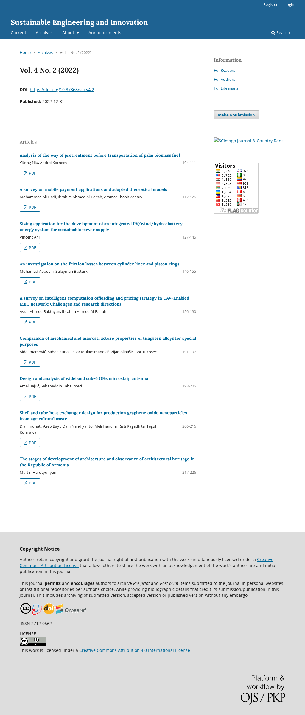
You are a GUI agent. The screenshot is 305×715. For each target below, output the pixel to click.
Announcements (104, 32)
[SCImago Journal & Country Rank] (249, 141)
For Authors (224, 79)
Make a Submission (236, 115)
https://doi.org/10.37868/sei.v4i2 (62, 89)
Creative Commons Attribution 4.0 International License (134, 650)
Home (25, 52)
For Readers (224, 70)
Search (282, 32)
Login (289, 4)
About (68, 32)
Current (18, 32)
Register (270, 4)
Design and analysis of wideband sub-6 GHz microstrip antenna (84, 378)
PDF (32, 173)
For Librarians (226, 88)
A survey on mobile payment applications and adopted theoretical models (93, 189)
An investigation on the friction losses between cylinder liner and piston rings (99, 264)
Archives (44, 32)
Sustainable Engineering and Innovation (79, 22)
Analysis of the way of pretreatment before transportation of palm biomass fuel (100, 155)
